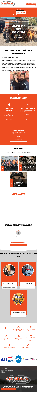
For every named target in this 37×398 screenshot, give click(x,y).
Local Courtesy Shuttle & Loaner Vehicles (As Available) (31, 342)
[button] (13, 15)
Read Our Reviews (9, 119)
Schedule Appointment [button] (31, 3)
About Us (27, 119)
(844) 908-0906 (6, 371)
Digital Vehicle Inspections (6, 332)
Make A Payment (21, 12)
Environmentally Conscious (27, 350)
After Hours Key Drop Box (9, 350)
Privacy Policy (3, 374)
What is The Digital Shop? (18, 139)
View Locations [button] (20, 9)
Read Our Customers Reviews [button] (18, 247)
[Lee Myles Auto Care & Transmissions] (7, 4)
